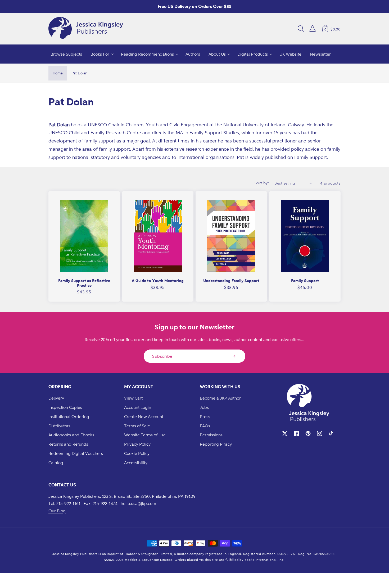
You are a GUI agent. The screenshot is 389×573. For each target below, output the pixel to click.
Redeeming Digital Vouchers (75, 453)
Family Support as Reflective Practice (84, 283)
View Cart (133, 398)
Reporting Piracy (216, 444)
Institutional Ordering (68, 416)
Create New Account (143, 416)
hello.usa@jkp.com (138, 503)
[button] (301, 28)
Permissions (211, 434)
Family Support (305, 280)
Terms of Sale (137, 425)
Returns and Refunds (68, 444)
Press (205, 416)
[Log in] (312, 28)
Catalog (55, 462)
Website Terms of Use (145, 434)
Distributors (59, 425)
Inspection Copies (65, 407)
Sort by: (262, 183)
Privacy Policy (137, 444)
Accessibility (135, 462)
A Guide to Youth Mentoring (158, 280)
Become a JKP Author (220, 398)
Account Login (137, 407)
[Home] (85, 28)
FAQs (205, 425)
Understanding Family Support (231, 280)
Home (58, 73)
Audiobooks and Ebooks (71, 434)
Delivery (56, 398)
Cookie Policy (137, 453)
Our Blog (57, 510)
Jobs (204, 407)
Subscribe (162, 356)
